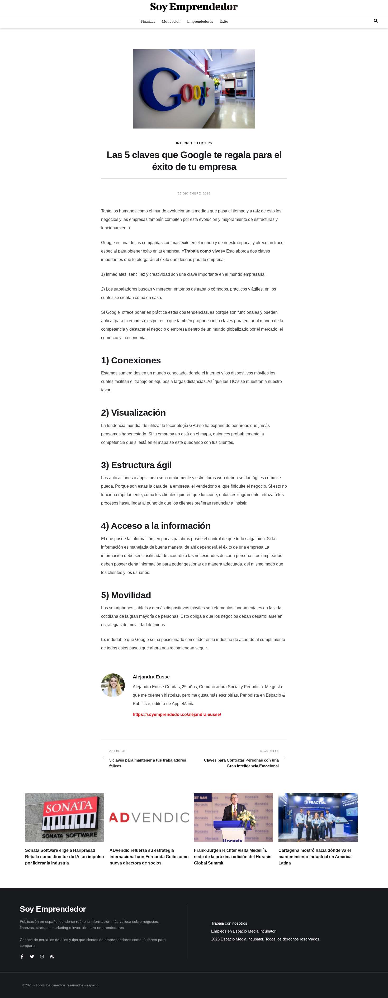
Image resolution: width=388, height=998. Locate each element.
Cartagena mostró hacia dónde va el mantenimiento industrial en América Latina (315, 856)
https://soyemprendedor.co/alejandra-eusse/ (177, 714)
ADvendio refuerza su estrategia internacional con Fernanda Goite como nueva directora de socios (149, 856)
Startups (203, 143)
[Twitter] (32, 956)
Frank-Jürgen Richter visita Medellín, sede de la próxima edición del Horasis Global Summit (232, 856)
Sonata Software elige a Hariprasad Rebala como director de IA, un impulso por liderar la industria (64, 856)
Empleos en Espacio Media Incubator (243, 931)
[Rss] (52, 956)
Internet (184, 143)
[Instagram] (42, 956)
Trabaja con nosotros (229, 923)
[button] (375, 20)
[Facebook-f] (22, 956)
